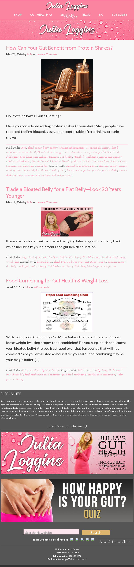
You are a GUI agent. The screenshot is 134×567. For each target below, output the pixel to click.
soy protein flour (40, 175)
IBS (49, 161)
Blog (23, 147)
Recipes (122, 161)
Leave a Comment (47, 54)
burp (104, 370)
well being (57, 175)
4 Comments (41, 287)
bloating (103, 166)
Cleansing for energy (98, 147)
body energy (50, 147)
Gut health (65, 157)
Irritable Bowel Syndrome (66, 161)
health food (42, 170)
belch (81, 370)
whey (68, 175)
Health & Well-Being (86, 157)
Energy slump (91, 152)
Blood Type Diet (37, 257)
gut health (19, 170)
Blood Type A (62, 262)
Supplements (13, 166)
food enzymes (52, 374)
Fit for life (17, 374)
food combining (34, 374)
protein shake (109, 170)
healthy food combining (101, 374)
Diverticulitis (45, 152)
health (31, 170)
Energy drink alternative (67, 152)
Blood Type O (98, 262)
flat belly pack (14, 266)
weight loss (41, 166)
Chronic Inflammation (71, 147)
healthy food (58, 170)
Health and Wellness (18, 161)
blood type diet (80, 262)
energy (114, 166)
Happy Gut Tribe (75, 266)
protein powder (92, 170)
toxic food (27, 166)
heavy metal (74, 170)
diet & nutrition (30, 370)
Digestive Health (26, 152)
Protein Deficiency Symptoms (99, 161)
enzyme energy (117, 262)
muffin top (18, 379)
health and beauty (110, 157)
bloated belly (89, 166)
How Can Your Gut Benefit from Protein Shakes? (59, 48)
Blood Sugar (35, 147)
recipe (27, 175)
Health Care (39, 161)
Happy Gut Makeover (86, 257)
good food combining (73, 374)
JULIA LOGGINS (67, 5)
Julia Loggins (94, 266)
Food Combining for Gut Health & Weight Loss (57, 280)
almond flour (73, 166)
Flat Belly (106, 152)
